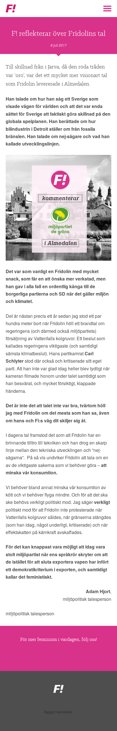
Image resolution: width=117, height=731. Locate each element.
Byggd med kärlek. (58, 712)
